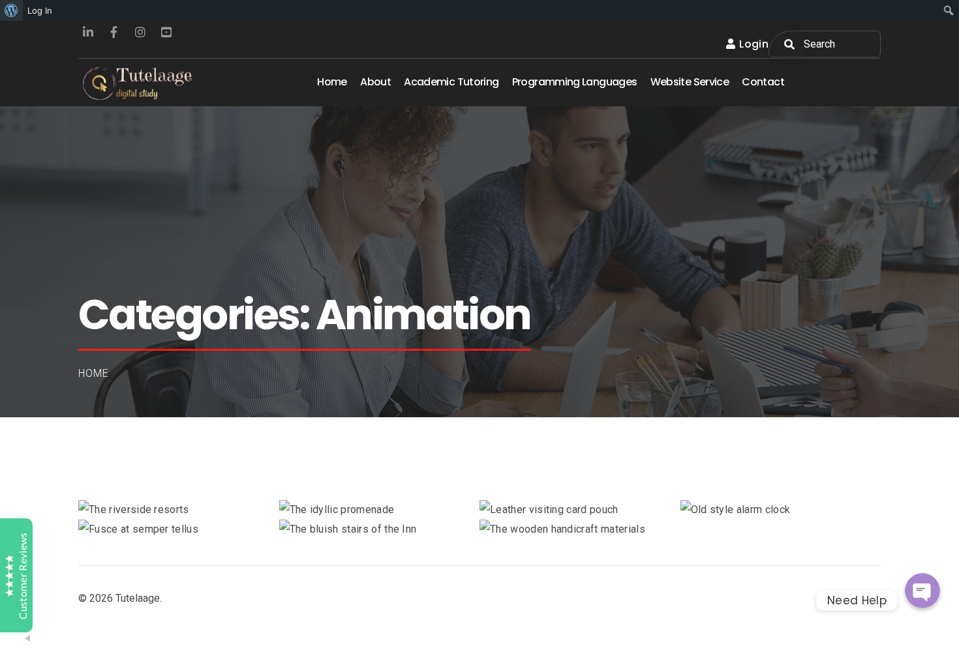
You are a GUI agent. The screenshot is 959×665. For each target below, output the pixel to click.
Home (93, 373)
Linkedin (88, 32)
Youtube (166, 32)
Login (754, 44)
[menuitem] (11, 10)
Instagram (140, 32)
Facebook (114, 32)
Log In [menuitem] (39, 10)
